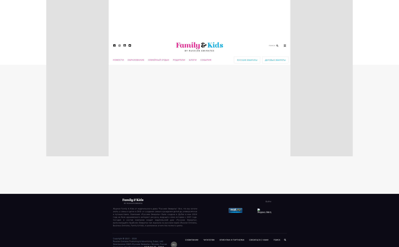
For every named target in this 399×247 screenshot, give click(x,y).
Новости (118, 59)
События (205, 59)
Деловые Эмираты (275, 60)
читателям (209, 240)
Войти (268, 201)
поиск (277, 240)
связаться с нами (258, 240)
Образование (136, 59)
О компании (191, 240)
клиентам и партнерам (232, 240)
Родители (179, 59)
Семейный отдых (158, 59)
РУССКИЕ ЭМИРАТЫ (247, 60)
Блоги (193, 59)
